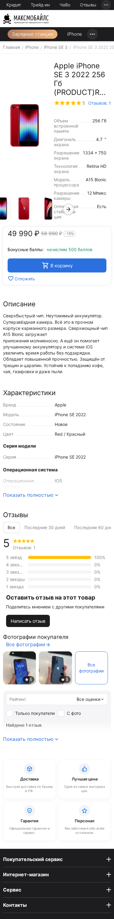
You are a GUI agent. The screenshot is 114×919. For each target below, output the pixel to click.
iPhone (74, 34)
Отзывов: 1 (99, 103)
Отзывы (88, 4)
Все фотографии (25, 644)
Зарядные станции (32, 34)
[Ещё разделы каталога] (92, 34)
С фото (74, 713)
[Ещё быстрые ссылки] (106, 5)
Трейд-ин (40, 4)
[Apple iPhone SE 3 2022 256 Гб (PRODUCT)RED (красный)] (24, 125)
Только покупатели (35, 713)
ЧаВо (65, 4)
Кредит (13, 4)
